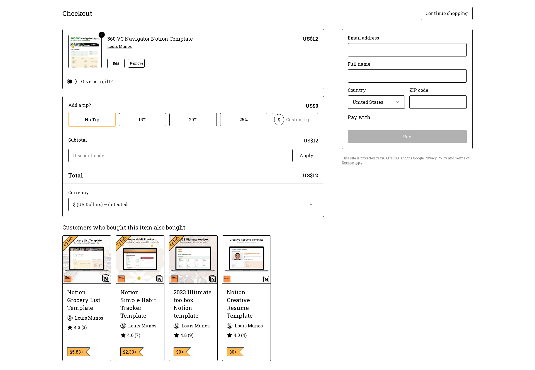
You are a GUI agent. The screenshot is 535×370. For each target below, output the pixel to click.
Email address (363, 38)
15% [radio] (142, 119)
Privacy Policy (435, 158)
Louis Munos (119, 46)
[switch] (72, 81)
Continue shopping (446, 13)
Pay (407, 136)
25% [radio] (243, 119)
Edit (116, 63)
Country (357, 90)
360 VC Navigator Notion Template (150, 38)
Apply (306, 155)
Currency (78, 192)
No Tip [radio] (92, 119)
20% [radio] (193, 119)
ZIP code (418, 90)
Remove (136, 63)
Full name (359, 64)
